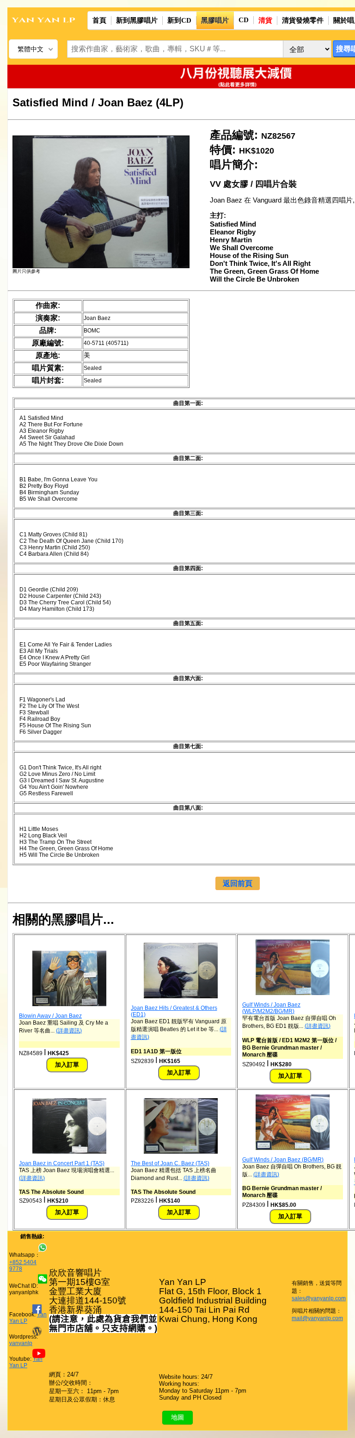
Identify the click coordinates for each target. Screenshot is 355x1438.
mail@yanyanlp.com (317, 1318)
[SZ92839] (181, 996)
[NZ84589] (69, 1004)
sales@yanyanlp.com (319, 1298)
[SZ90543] (69, 1152)
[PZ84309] (293, 1148)
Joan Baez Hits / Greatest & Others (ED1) (174, 1011)
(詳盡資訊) (69, 1030)
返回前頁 (237, 883)
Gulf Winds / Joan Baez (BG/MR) (283, 1159)
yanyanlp (20, 1343)
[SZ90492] (293, 993)
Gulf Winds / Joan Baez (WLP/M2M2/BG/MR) (271, 1008)
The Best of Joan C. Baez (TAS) (170, 1163)
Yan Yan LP (26, 1362)
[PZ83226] (181, 1152)
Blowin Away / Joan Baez (50, 1016)
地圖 (177, 1417)
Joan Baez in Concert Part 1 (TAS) (61, 1163)
